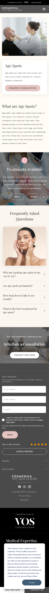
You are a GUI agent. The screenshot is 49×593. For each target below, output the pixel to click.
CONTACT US (36, 590)
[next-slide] (43, 196)
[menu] (44, 9)
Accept (32, 582)
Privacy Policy (32, 576)
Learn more (36, 2)
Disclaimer (24, 500)
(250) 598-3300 (12, 590)
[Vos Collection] (26, 3)
